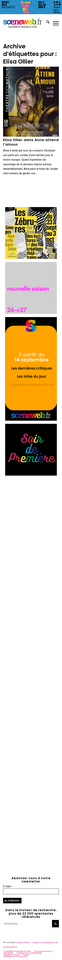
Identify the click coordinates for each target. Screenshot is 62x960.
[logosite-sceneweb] (25, 23)
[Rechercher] (46, 23)
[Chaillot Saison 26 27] (31, 312)
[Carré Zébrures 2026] (31, 258)
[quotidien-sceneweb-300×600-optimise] (31, 419)
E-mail (7, 886)
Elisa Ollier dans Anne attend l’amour (31, 142)
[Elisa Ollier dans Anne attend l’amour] (31, 102)
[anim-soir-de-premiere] (31, 474)
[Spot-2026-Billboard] (31, 13)
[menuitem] (46, 23)
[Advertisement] (31, 510)
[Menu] (54, 23)
